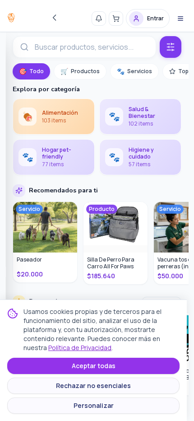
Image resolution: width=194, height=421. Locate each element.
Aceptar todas (93, 365)
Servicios (134, 71)
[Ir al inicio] (11, 17)
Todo (31, 71)
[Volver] (54, 17)
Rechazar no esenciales (93, 385)
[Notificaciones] (99, 18)
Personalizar (94, 405)
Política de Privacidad (79, 347)
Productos (80, 71)
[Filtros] (170, 47)
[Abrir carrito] (116, 18)
